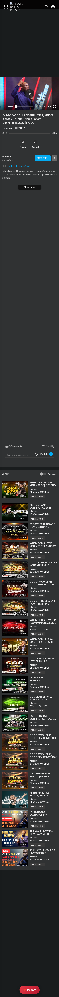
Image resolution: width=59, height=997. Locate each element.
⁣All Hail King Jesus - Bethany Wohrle (40, 794)
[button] (53, 7)
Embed (35, 147)
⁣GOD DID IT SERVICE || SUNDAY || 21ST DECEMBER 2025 (42, 699)
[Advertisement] (29, 44)
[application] (29, 93)
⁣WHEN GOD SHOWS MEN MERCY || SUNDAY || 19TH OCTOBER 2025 (43, 546)
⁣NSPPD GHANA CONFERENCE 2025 (40, 506)
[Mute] (49, 106)
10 (44, 106)
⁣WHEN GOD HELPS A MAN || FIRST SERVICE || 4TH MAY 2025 (43, 642)
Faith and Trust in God (19, 166)
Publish (44, 454)
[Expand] (6, 7)
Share (23, 147)
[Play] (4, 106)
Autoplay (52, 474)
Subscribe (42, 158)
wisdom (7, 156)
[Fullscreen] (54, 106)
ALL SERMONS (37, 496)
